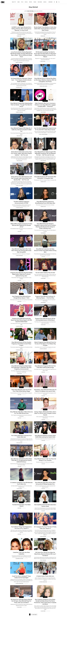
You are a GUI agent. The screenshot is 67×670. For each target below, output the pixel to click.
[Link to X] (59, 2)
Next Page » (34, 614)
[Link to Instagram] (56, 2)
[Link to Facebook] (54, 2)
